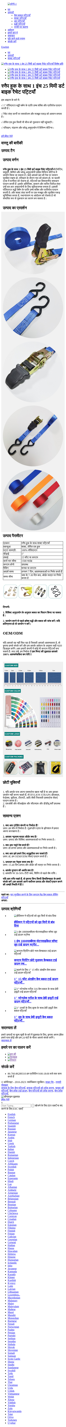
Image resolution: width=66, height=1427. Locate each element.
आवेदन (11, 29)
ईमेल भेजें (5, 1099)
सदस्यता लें (6, 1040)
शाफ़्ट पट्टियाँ (20, 18)
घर (9, 9)
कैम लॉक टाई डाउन (18, 1090)
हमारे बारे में (13, 32)
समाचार (11, 35)
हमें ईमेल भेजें (6, 136)
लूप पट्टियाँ (19, 21)
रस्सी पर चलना (21, 27)
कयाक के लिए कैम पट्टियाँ (13, 1088)
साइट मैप (49, 1082)
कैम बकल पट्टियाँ (22, 15)
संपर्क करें (12, 41)
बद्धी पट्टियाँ (19, 24)
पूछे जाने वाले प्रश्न (16, 38)
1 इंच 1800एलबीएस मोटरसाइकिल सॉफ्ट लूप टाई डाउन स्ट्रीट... (36, 942)
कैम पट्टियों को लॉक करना (41, 1090)
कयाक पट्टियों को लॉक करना (40, 1088)
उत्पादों (11, 12)
